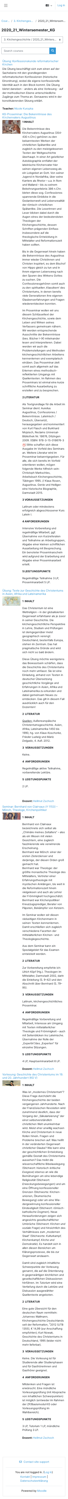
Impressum (39, 1476)
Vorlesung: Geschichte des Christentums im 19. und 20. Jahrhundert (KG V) (32, 1076)
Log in (61, 5)
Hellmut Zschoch (43, 801)
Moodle (42, 1490)
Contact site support (36, 1461)
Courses (5, 21)
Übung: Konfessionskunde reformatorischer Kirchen (30, 62)
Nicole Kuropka (23, 108)
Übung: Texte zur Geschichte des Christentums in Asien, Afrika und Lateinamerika (32, 592)
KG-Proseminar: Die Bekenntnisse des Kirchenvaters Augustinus (27, 115)
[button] (48, 5)
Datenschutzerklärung (34, 1480)
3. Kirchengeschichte (24, 21)
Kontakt (25, 1476)
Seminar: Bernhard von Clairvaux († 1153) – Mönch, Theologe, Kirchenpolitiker (30, 808)
